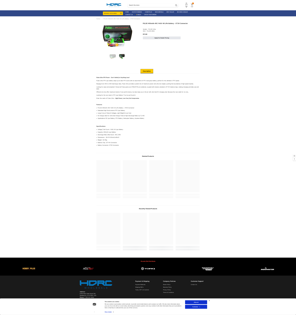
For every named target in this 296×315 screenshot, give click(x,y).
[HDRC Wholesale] (28, 268)
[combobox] (151, 5)
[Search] (153, 5)
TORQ (148, 272)
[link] (108, 194)
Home (98, 19)
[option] (117, 35)
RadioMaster (267, 272)
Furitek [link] (88, 272)
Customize (195, 306)
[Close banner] (209, 300)
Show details (108, 312)
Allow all (196, 302)
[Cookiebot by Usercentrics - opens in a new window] (94, 312)
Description (147, 71)
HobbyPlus (28, 272)
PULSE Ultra (152, 29)
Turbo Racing (208, 272)
